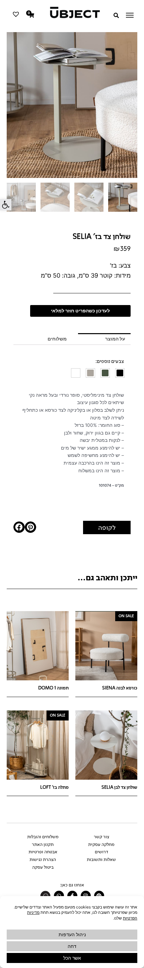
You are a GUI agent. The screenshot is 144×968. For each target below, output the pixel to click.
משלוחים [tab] (57, 339)
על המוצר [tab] (115, 339)
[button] (5, 204)
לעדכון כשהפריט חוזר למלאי (80, 310)
